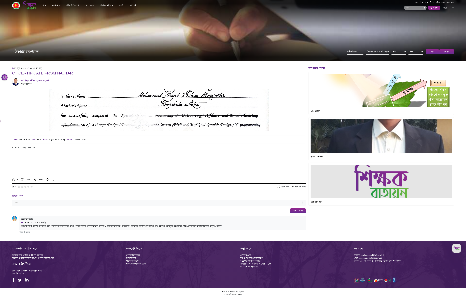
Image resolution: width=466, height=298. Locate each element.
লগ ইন (435, 8)
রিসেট (446, 52)
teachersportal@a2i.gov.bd (372, 255)
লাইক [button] (21, 232)
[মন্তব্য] (158, 203)
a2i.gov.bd (253, 267)
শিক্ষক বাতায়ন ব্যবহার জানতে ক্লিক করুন (27, 271)
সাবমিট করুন (298, 211)
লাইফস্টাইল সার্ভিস (73, 5)
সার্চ (432, 52)
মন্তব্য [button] (28, 232)
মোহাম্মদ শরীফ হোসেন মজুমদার (35, 80)
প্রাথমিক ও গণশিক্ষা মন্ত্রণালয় (136, 264)
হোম (44, 5)
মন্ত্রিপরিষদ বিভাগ (132, 261)
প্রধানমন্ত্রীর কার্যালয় (133, 255)
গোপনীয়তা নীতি (18, 274)
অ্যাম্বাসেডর (90, 5)
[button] (13, 179)
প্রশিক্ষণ (133, 5)
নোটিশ (121, 5)
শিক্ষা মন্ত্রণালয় (131, 258)
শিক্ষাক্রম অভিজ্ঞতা (106, 5)
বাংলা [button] (445, 8)
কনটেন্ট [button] (55, 5)
